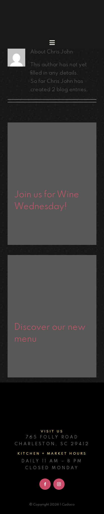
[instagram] (59, 484)
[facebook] (45, 484)
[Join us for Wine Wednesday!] (52, 152)
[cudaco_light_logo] (52, 7)
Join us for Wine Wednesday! (52, 140)
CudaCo (52, 164)
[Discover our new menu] (52, 284)
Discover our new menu (52, 276)
